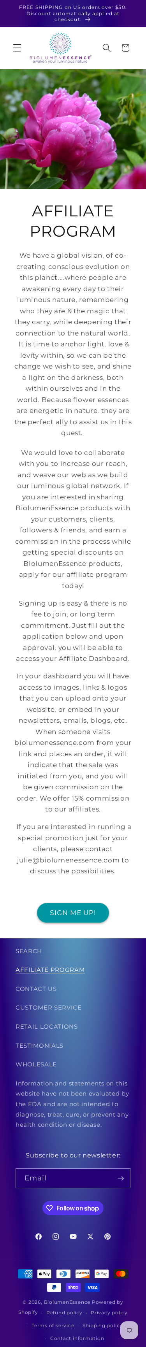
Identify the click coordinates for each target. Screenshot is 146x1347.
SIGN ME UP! (73, 913)
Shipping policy (103, 1325)
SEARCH (29, 951)
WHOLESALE (36, 1064)
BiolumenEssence (67, 1302)
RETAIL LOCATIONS (47, 1026)
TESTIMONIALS (39, 1045)
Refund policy (64, 1312)
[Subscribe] (120, 1178)
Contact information (77, 1338)
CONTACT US (36, 988)
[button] (17, 48)
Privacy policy (109, 1312)
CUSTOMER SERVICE (49, 1007)
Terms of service (53, 1325)
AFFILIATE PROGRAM (50, 969)
